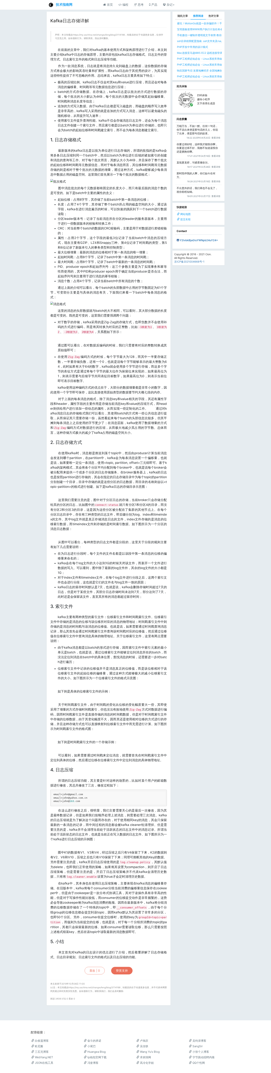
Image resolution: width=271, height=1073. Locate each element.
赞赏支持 (122, 970)
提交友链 (185, 219)
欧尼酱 (38, 1046)
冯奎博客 (92, 1063)
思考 (140, 4)
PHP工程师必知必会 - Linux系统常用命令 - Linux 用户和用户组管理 (216, 76)
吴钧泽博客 (199, 1040)
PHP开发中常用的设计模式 (192, 46)
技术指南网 (64, 4)
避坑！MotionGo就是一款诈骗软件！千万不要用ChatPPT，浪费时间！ (217, 23)
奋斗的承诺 (94, 1040)
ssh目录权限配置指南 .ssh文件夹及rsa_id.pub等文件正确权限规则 (215, 41)
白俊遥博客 (41, 1040)
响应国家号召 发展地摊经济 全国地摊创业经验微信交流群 (210, 70)
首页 (109, 4)
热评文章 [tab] (214, 15)
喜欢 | (94, 970)
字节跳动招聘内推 (203, 1057)
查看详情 (215, 137)
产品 (153, 4)
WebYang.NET (43, 1057)
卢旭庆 (143, 1040)
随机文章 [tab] (183, 15)
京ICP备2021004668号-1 (189, 261)
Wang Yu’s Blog (149, 1051)
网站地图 (185, 214)
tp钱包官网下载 (97, 1057)
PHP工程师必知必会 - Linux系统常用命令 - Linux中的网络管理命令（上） (219, 64)
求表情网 (145, 1057)
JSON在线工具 (43, 1063)
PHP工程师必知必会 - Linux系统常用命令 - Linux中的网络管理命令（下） (219, 58)
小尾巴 (91, 1046)
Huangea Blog (96, 1051)
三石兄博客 (41, 1051)
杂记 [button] (169, 4)
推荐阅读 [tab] (198, 15)
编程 (124, 4)
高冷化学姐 (146, 1063)
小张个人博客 (200, 1051)
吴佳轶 (143, 1046)
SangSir (197, 1046)
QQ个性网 (198, 1063)
